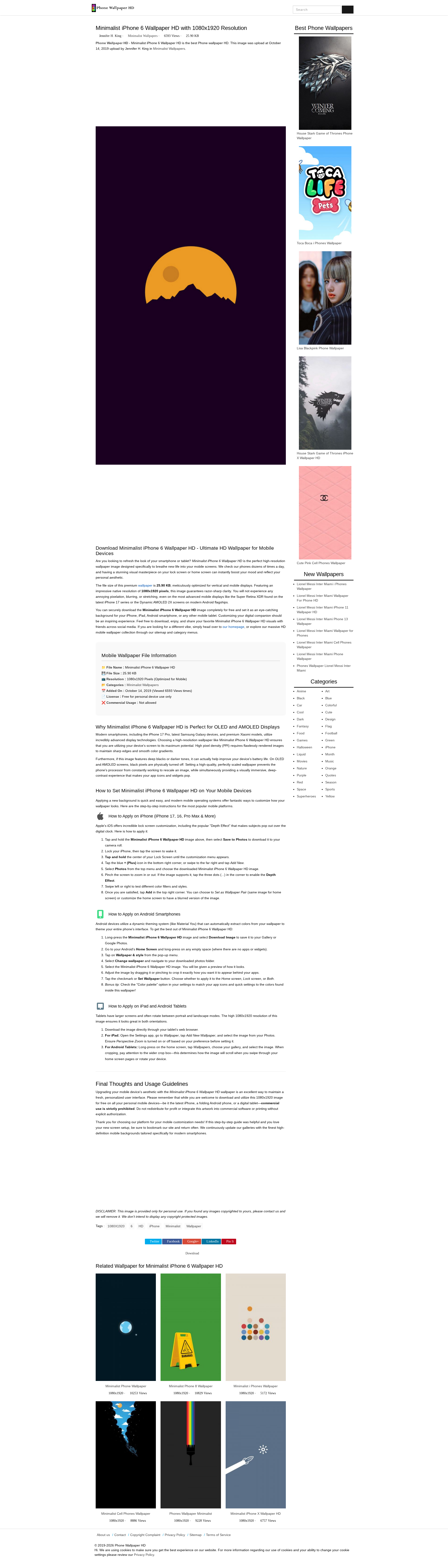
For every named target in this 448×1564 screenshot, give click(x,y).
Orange (330, 768)
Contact (120, 1535)
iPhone (154, 1226)
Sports (330, 789)
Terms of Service (218, 1535)
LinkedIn (212, 1241)
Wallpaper (193, 1226)
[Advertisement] (191, 86)
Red (300, 782)
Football (331, 733)
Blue (328, 698)
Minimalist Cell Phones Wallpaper (125, 1513)
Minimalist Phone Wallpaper (125, 1386)
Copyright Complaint (145, 1535)
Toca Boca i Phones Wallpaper (319, 243)
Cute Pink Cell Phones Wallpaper (321, 563)
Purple (301, 775)
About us (103, 1535)
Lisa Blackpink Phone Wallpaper (320, 348)
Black (301, 698)
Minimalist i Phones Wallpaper (256, 1386)
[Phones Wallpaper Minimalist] (191, 1455)
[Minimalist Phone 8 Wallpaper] (191, 1327)
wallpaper (145, 585)
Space (301, 789)
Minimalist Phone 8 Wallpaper (191, 1386)
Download (192, 1253)
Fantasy (303, 726)
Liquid (301, 754)
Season (330, 782)
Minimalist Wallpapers (143, 36)
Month (330, 754)
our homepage (233, 627)
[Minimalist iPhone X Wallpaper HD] (256, 1455)
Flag (328, 726)
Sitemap (195, 1535)
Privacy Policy (175, 1535)
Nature (302, 768)
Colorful (331, 705)
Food (300, 733)
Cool (300, 712)
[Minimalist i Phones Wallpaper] (256, 1327)
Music (329, 761)
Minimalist (173, 1226)
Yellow (330, 796)
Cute (328, 712)
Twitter (154, 1241)
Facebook (173, 1241)
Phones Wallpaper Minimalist (190, 1513)
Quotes (330, 775)
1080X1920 (116, 1226)
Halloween (304, 747)
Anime (301, 691)
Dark (300, 719)
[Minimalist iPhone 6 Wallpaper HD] (191, 297)
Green (330, 740)
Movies (302, 761)
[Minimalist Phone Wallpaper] (126, 1327)
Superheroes (306, 796)
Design (330, 719)
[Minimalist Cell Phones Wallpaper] (126, 1455)
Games (302, 740)
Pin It (230, 1241)
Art (327, 691)
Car (299, 705)
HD (141, 1226)
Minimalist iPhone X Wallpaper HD (256, 1513)
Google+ (193, 1241)
